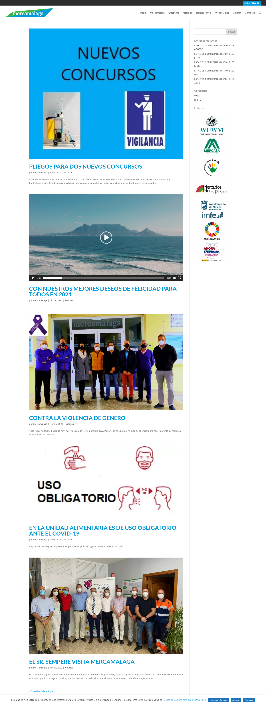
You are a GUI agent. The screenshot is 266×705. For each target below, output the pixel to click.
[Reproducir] (33, 277)
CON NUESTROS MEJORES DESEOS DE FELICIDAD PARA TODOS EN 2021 (103, 291)
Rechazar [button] (249, 700)
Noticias (187, 13)
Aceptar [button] (236, 700)
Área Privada (252, 3)
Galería (237, 13)
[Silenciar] (174, 277)
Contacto (250, 13)
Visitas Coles (222, 13)
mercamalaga (40, 172)
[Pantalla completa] (179, 277)
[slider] (103, 278)
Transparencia (203, 13)
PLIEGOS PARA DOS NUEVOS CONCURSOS (85, 166)
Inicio (143, 13)
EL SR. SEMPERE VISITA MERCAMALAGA (82, 661)
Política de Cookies (172, 699)
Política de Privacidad (195, 699)
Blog (196, 95)
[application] (106, 237)
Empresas (173, 13)
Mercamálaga (157, 13)
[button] (106, 237)
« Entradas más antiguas (41, 691)
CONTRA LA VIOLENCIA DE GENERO (77, 417)
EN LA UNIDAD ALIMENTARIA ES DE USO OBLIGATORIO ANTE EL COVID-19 (102, 530)
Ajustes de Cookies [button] (218, 700)
